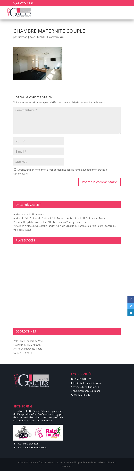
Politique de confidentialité (87, 462)
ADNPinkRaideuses (28, 443)
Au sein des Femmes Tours (32, 447)
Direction (22, 36)
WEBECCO (67, 466)
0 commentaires (56, 36)
